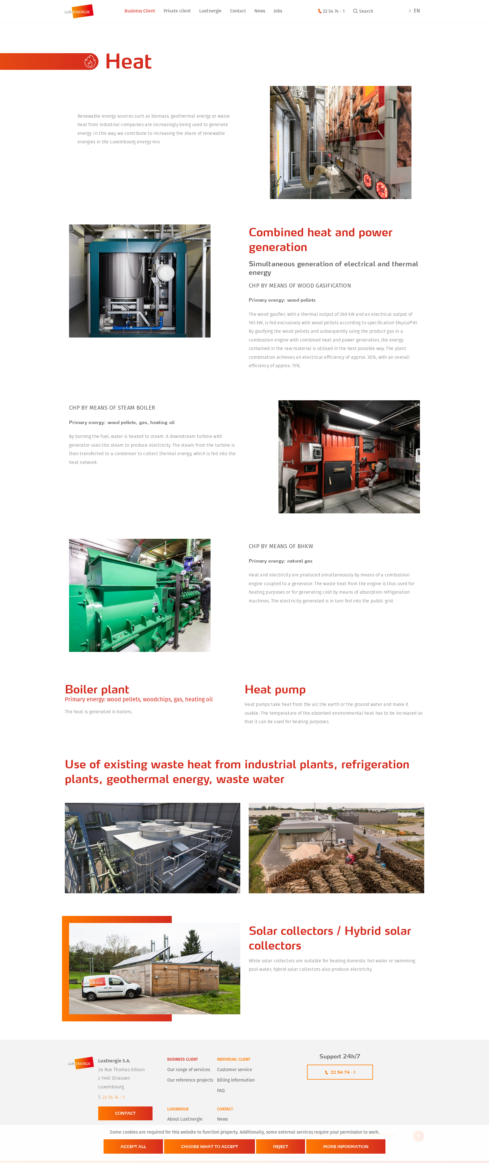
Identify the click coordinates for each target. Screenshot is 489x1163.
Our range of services (188, 1070)
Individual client (233, 1060)
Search (366, 11)
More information (345, 1146)
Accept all (133, 1146)
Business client (182, 1060)
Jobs (278, 11)
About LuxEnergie (185, 1119)
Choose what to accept (209, 1146)
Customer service (234, 1070)
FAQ (221, 1091)
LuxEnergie (210, 11)
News (259, 11)
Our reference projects (190, 1080)
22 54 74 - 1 (334, 11)
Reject (280, 1146)
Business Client (140, 11)
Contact (238, 11)
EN (417, 11)
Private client (177, 11)
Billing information (236, 1080)
